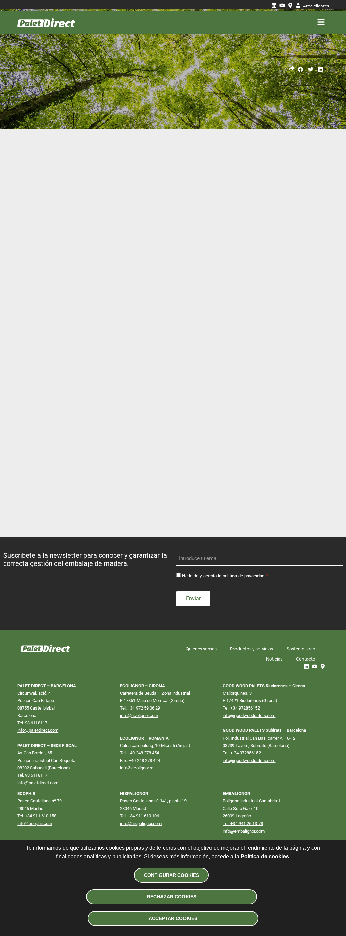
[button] (300, 69)
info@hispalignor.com (141, 823)
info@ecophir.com (34, 823)
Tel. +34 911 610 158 (36, 815)
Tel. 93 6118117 (32, 722)
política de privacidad (243, 575)
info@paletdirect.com (37, 730)
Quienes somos (201, 648)
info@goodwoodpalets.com (249, 715)
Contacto (305, 658)
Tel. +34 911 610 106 (139, 815)
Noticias (274, 658)
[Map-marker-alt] (290, 5)
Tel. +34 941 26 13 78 (243, 823)
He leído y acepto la (223, 575)
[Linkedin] (274, 5)
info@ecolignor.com (139, 715)
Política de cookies (265, 856)
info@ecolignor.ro (136, 767)
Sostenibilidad (301, 648)
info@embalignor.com (244, 831)
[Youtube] (282, 5)
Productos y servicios (251, 648)
